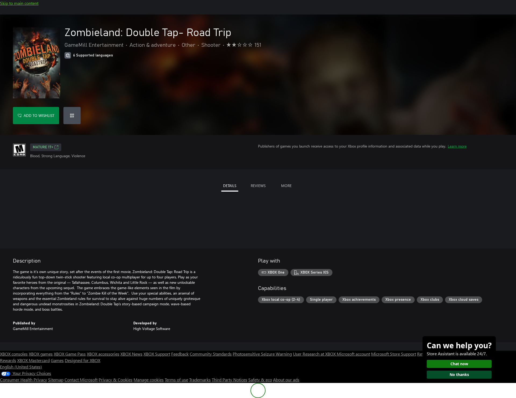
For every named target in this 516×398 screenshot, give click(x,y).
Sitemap (55, 379)
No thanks (459, 374)
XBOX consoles (14, 354)
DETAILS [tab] (229, 185)
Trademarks (200, 379)
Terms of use (176, 379)
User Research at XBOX (315, 354)
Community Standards (211, 354)
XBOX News (131, 354)
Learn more (457, 146)
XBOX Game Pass (70, 354)
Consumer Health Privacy (23, 379)
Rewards (8, 360)
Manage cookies (149, 379)
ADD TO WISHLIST (39, 115)
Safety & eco (260, 379)
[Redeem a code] (72, 115)
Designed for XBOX (82, 360)
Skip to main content (19, 3)
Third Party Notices (229, 379)
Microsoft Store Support (393, 354)
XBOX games (41, 354)
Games (57, 360)
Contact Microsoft (81, 379)
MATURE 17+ (43, 147)
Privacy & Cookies (115, 379)
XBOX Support (157, 354)
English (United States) (21, 367)
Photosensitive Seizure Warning (262, 354)
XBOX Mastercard (33, 360)
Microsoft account (353, 354)
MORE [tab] (286, 185)
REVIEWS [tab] (258, 185)
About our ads (286, 379)
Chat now (459, 363)
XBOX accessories (103, 354)
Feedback (180, 354)
